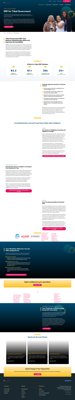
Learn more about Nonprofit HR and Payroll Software (18, 191)
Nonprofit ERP (55, 4)
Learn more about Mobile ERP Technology (16, 274)
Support (54, 1)
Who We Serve (41, 4)
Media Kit (23, 396)
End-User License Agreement (44, 392)
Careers (23, 394)
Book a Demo (37, 284)
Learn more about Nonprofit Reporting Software (54, 229)
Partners (23, 390)
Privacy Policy (41, 390)
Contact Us (50, 1)
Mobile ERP (6, 392)
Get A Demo (67, 1)
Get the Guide (47, 328)
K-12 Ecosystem (48, 4)
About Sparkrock (59, 1)
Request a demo (8, 26)
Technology (61, 4)
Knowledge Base (68, 4)
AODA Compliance (42, 394)
